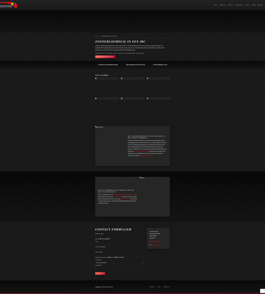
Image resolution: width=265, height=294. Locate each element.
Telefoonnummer (100, 246)
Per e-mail (113, 257)
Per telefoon (120, 257)
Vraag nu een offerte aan (105, 56)
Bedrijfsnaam (99, 233)
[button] (132, 287)
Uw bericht (98, 265)
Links (159, 286)
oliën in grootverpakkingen (146, 155)
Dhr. (109, 239)
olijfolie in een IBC (125, 199)
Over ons (230, 4)
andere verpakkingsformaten (141, 151)
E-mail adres (99, 252)
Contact (254, 4)
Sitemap (152, 286)
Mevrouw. (103, 239)
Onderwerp (98, 260)
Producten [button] (222, 4)
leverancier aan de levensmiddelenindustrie (124, 194)
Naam (96, 241)
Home (215, 4)
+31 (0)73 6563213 (117, 196)
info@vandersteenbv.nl (155, 241)
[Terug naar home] (8, 5)
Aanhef (97, 239)
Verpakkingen (239, 4)
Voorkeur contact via (101, 257)
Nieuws (247, 4)
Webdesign (166, 286)
